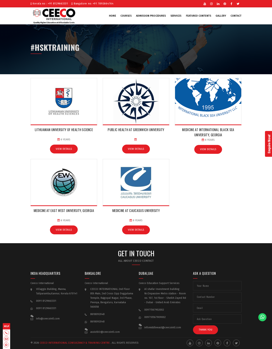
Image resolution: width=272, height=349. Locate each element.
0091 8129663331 (46, 300)
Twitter (238, 3)
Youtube (205, 3)
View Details (64, 148)
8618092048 (97, 314)
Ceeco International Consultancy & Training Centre (75, 342)
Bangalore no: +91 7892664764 (93, 3)
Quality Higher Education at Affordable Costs (54, 23)
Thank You (205, 329)
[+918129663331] (6, 333)
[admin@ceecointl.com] (6, 339)
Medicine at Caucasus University (136, 210)
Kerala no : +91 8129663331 (51, 3)
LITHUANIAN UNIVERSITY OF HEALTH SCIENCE (64, 129)
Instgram (211, 3)
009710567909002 (155, 317)
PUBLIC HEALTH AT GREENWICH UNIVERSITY (136, 129)
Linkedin (218, 3)
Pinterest (224, 3)
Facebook (231, 3)
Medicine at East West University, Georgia (64, 210)
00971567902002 (154, 309)
